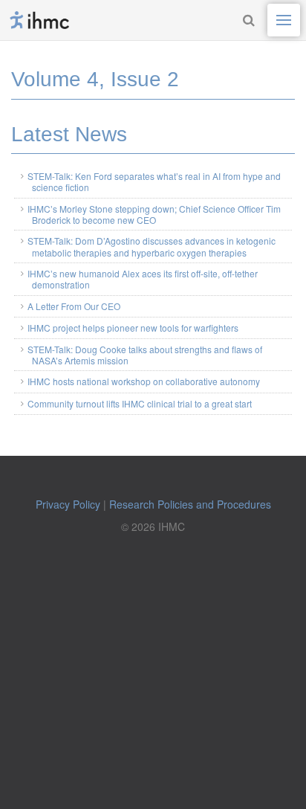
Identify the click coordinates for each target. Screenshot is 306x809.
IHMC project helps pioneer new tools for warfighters (132, 327)
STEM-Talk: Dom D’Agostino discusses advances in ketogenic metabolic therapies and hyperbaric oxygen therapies (151, 246)
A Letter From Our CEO (73, 306)
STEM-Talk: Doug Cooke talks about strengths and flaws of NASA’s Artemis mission (144, 355)
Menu (283, 20)
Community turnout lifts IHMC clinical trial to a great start (139, 403)
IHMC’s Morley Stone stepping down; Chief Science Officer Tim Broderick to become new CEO (154, 214)
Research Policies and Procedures (190, 504)
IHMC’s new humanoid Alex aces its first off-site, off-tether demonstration (142, 279)
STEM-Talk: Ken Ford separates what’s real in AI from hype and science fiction (154, 181)
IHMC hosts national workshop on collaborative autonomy (143, 381)
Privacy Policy (68, 504)
